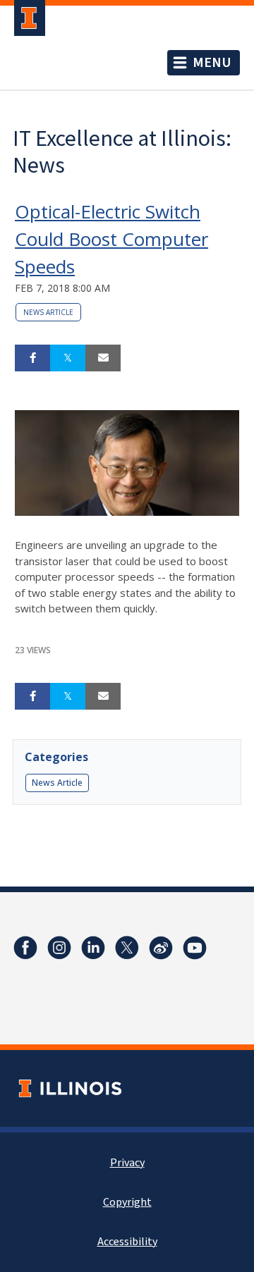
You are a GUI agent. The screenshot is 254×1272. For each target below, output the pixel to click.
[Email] (103, 358)
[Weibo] (160, 947)
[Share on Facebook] (32, 358)
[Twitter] (127, 947)
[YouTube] (194, 947)
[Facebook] (25, 947)
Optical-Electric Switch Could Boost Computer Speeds (111, 239)
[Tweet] (67, 358)
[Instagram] (59, 947)
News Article (48, 312)
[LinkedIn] (93, 947)
